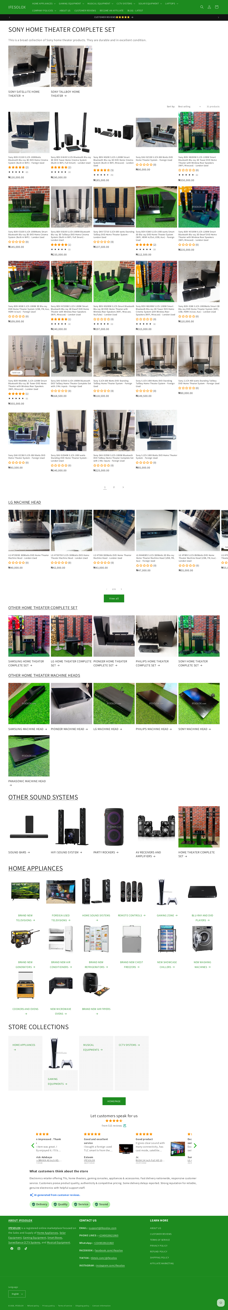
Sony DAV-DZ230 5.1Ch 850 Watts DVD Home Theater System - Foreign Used (154, 158)
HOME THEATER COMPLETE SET (196, 854)
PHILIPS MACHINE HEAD (152, 729)
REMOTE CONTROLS (130, 915)
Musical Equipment (58, 1242)
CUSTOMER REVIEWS (161, 1233)
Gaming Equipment (34, 1237)
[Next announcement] (218, 17)
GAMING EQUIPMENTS (56, 1081)
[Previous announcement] (9, 17)
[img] (114, 1120)
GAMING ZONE (165, 915)
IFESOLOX (19, 1305)
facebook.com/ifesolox (109, 1250)
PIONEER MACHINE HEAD (67, 729)
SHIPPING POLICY (159, 1257)
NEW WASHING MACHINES (202, 964)
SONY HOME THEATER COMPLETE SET (193, 663)
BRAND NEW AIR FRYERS (96, 1009)
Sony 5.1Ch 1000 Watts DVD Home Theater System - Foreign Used (156, 457)
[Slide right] (121, 589)
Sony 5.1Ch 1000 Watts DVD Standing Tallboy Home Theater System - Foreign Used (155, 383)
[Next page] (123, 487)
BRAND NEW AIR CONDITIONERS (60, 964)
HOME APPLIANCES (35, 868)
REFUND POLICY (158, 1251)
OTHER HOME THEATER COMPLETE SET (43, 607)
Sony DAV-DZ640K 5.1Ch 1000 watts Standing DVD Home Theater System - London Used (69, 458)
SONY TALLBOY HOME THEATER (65, 93)
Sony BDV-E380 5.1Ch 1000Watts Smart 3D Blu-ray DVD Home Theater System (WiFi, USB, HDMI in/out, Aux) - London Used (199, 309)
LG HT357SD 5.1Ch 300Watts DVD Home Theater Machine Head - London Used (70, 556)
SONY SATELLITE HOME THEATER (24, 93)
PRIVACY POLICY (158, 1245)
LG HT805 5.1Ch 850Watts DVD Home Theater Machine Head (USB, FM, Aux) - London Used (198, 558)
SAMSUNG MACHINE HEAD (26, 729)
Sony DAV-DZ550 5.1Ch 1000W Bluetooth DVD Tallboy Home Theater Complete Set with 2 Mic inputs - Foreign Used (71, 383)
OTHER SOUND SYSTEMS (43, 797)
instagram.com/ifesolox (110, 1265)
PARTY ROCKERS (104, 852)
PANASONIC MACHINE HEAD (27, 781)
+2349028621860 (108, 1235)
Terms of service (65, 1305)
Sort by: (171, 106)
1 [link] (105, 487)
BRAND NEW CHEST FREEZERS (131, 964)
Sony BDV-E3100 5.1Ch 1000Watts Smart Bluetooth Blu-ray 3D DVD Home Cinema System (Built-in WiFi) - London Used (28, 234)
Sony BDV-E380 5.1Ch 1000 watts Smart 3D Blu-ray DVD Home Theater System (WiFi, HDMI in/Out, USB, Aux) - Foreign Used (155, 236)
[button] (43, 3)
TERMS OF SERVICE (160, 1239)
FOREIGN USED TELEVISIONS (60, 918)
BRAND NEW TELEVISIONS (24, 918)
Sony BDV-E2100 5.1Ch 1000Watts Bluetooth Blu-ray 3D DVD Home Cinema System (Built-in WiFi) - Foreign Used (28, 160)
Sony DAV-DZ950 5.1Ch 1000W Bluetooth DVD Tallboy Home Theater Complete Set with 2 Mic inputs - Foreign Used (113, 458)
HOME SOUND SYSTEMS (96, 915)
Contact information (101, 1305)
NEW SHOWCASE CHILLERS (167, 964)
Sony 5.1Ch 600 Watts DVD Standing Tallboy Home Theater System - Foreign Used (112, 383)
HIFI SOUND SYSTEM (65, 852)
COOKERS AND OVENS (25, 1009)
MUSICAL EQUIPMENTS (91, 1047)
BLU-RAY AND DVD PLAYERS (202, 918)
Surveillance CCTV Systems (24, 1242)
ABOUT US (155, 1228)
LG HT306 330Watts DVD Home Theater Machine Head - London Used (112, 556)
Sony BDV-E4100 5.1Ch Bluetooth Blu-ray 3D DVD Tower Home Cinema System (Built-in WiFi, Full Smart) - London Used (71, 160)
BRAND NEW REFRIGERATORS (94, 964)
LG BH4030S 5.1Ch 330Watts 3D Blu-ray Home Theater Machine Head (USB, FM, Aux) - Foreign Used (155, 558)
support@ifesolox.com (102, 1228)
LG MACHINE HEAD (24, 502)
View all (114, 598)
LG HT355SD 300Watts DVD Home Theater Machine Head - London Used (28, 556)
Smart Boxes (54, 1237)
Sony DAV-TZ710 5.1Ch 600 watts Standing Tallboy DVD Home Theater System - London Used (114, 234)
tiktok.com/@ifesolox (104, 1258)
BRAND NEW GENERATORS (24, 964)
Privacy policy (48, 1305)
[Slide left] (106, 589)
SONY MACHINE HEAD (192, 729)
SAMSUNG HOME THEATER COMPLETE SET (26, 663)
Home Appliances (47, 1232)
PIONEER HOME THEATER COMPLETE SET (110, 663)
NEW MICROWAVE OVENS (60, 1011)
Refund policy (33, 1305)
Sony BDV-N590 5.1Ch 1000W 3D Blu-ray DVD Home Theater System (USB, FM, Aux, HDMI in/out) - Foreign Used (29, 309)
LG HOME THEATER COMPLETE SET (71, 663)
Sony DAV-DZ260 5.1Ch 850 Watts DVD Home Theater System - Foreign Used (26, 457)
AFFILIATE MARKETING (162, 1263)
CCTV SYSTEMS (127, 1045)
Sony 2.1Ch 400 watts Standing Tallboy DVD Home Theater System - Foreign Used (198, 382)
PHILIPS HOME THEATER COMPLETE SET (152, 663)
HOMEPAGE (114, 1101)
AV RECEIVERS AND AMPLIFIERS (148, 854)
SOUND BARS (17, 852)
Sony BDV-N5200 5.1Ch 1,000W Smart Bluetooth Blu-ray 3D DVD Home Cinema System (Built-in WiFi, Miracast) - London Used (113, 161)
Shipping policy (82, 1305)
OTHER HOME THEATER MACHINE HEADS (44, 675)
